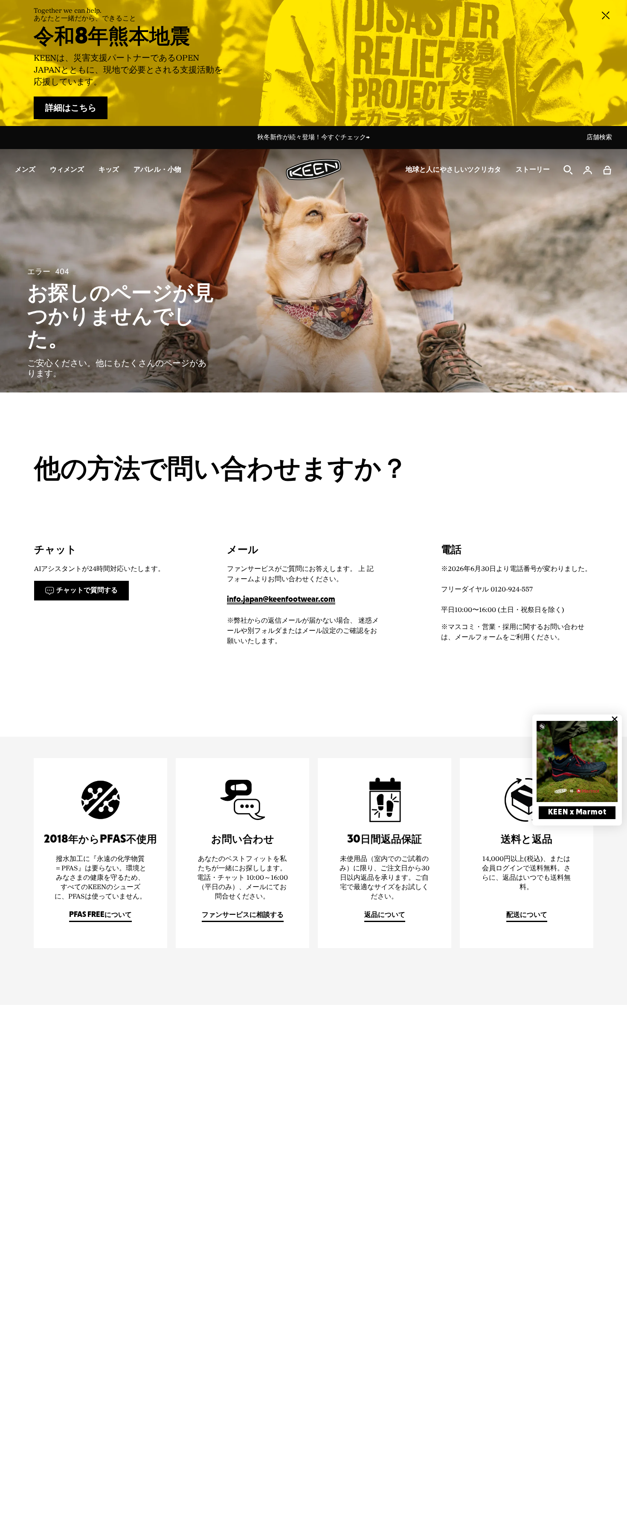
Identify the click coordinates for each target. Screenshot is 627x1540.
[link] (577, 761)
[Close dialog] (614, 719)
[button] (607, 170)
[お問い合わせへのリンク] (242, 853)
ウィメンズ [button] (67, 169)
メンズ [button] (25, 169)
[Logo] (313, 169)
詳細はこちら (70, 108)
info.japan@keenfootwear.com (281, 599)
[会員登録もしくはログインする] (587, 170)
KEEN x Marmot (577, 812)
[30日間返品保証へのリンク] (384, 853)
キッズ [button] (109, 169)
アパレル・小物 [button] (157, 169)
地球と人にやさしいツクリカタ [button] (453, 169)
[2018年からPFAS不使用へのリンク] (100, 853)
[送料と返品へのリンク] (526, 853)
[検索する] (568, 170)
